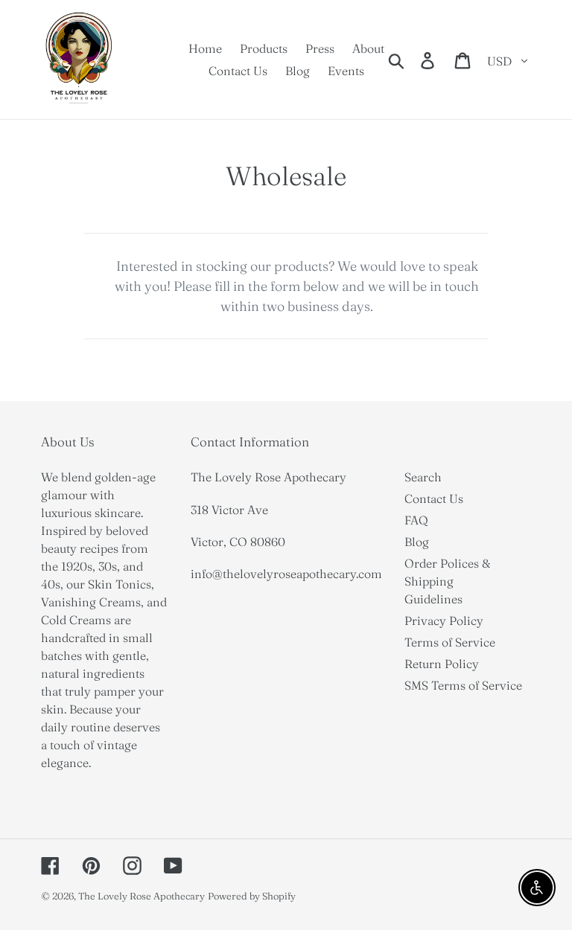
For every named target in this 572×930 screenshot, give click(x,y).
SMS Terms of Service (463, 685)
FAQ (416, 520)
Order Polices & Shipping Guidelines (447, 581)
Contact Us (433, 498)
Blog (416, 541)
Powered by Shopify (252, 896)
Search (423, 476)
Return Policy (441, 663)
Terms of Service (449, 642)
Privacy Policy (443, 620)
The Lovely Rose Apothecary (141, 896)
